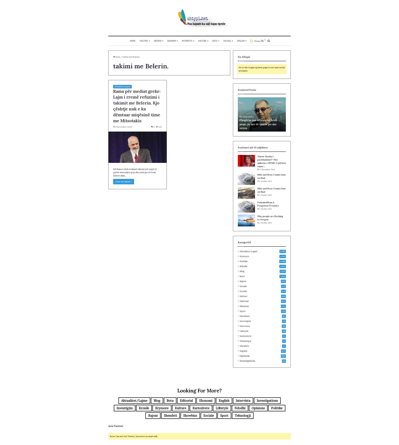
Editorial (244, 301)
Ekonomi (171, 41)
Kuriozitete (246, 336)
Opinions (245, 356)
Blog (242, 271)
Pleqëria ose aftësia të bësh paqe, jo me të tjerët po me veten (258, 124)
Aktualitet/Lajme (122, 86)
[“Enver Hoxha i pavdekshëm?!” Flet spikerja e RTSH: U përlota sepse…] (246, 161)
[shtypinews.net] (199, 18)
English (241, 41)
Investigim (245, 321)
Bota (214, 41)
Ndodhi (157, 41)
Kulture (202, 41)
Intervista (187, 41)
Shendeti (244, 346)
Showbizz (245, 316)
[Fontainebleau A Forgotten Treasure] (246, 207)
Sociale (227, 41)
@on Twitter (115, 426)
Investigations (247, 361)
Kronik (243, 286)
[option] (262, 114)
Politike (144, 41)
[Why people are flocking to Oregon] (246, 220)
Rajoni (243, 281)
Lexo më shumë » (123, 181)
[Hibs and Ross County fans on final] (246, 179)
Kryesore (244, 256)
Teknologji (245, 341)
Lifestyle (244, 331)
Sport (243, 311)
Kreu (117, 57)
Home (132, 41)
